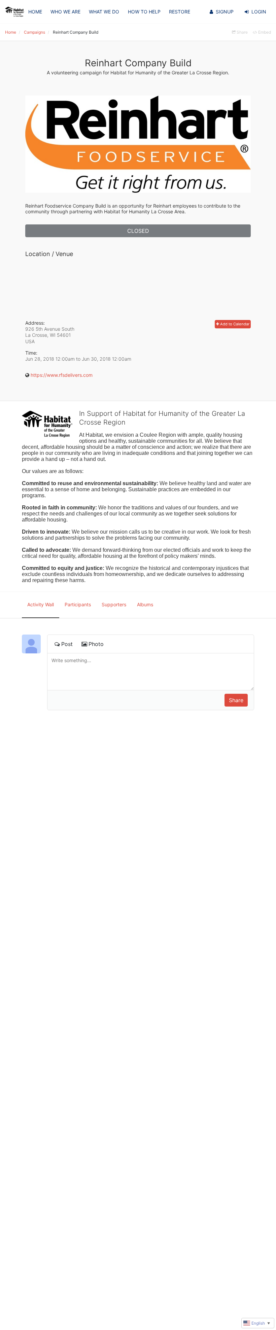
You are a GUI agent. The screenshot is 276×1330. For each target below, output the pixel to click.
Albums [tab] (145, 604)
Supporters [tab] (114, 604)
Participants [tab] (78, 604)
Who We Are (65, 11)
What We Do (104, 11)
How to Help (144, 11)
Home (35, 11)
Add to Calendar (234, 324)
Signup (225, 11)
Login (258, 11)
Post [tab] (67, 644)
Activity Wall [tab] (40, 604)
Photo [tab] (96, 644)
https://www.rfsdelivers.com (62, 375)
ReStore (179, 11)
